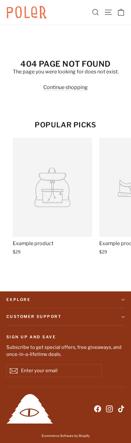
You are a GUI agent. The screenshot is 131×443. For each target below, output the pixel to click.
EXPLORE (18, 299)
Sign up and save (31, 336)
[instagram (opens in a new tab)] (109, 408)
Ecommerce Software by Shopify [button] (66, 436)
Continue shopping (65, 87)
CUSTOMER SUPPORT (33, 316)
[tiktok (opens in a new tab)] (121, 408)
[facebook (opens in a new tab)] (97, 408)
